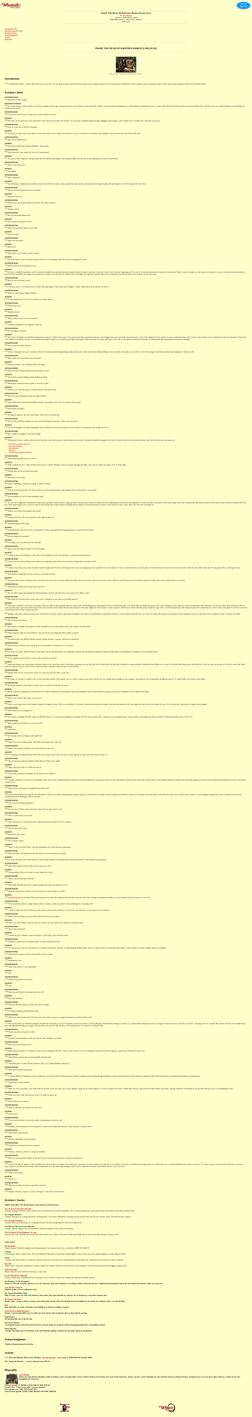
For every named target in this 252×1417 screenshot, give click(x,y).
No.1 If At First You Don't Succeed (18, 1209)
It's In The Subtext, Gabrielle (16, 1275)
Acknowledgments (11, 35)
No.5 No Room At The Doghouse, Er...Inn (20, 1232)
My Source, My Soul (12, 1299)
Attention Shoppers (15, 446)
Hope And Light (11, 1270)
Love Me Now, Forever (13, 1287)
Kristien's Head (10, 31)
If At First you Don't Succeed (19, 444)
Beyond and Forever (16, 897)
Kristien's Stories (11, 33)
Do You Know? (10, 1246)
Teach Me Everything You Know (20, 452)
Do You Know (14, 448)
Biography (8, 39)
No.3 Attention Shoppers (14, 1220)
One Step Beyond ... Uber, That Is (55, 1357)
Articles (7, 37)
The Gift (12, 450)
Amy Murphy (127, 15)
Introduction (9, 29)
